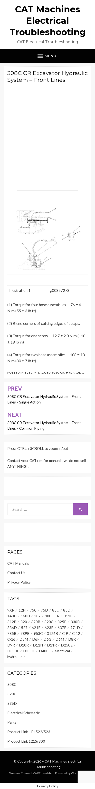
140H (12, 616)
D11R (52, 645)
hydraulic (75, 372)
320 (23, 622)
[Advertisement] (47, 134)
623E (49, 627)
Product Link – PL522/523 (28, 732)
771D (75, 627)
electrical (62, 651)
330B (75, 622)
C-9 (65, 633)
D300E (13, 651)
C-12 (76, 633)
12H (22, 610)
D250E (67, 645)
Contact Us (16, 573)
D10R (24, 645)
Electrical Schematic (23, 713)
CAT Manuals (18, 563)
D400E (45, 651)
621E (36, 627)
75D (44, 610)
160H (25, 616)
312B (11, 622)
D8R (72, 639)
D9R (11, 645)
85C (55, 610)
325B (61, 622)
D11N (38, 645)
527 (24, 627)
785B (11, 633)
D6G (47, 639)
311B (68, 616)
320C (48, 622)
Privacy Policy (19, 582)
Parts (11, 722)
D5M (23, 639)
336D (12, 627)
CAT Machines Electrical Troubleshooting (48, 20)
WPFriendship (43, 773)
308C (29, 372)
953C (38, 633)
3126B (52, 633)
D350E (29, 651)
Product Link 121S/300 (26, 741)
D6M (60, 639)
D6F (35, 639)
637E (61, 627)
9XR (10, 610)
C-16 (11, 639)
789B (24, 633)
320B (35, 622)
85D (66, 610)
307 (37, 616)
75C (33, 610)
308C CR (57, 372)
